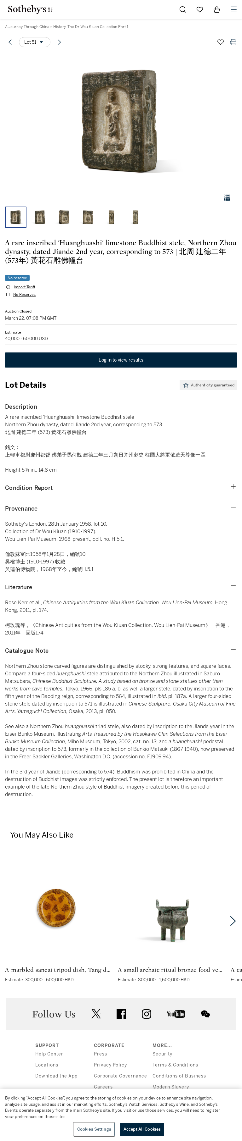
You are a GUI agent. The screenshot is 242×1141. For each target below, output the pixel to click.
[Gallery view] (227, 197)
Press (100, 1054)
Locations (46, 1065)
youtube (176, 1014)
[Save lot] (221, 42)
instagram (146, 1014)
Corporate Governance (120, 1076)
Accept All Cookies (142, 1129)
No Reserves (24, 294)
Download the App (56, 1076)
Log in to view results (121, 360)
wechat (205, 1014)
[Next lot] (59, 42)
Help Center (49, 1054)
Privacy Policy (110, 1065)
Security (162, 1054)
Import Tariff (24, 287)
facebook (121, 1014)
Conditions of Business (179, 1076)
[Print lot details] (233, 42)
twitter (96, 1014)
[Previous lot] (10, 42)
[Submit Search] (183, 9)
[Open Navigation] (234, 9)
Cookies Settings (94, 1129)
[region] (121, 1115)
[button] (121, 120)
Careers (103, 1087)
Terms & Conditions (175, 1065)
